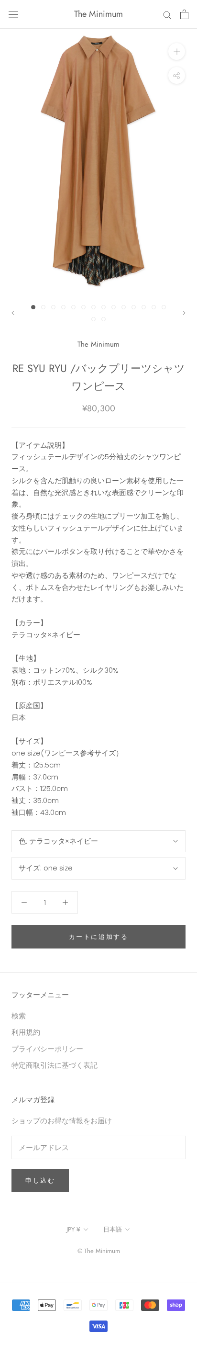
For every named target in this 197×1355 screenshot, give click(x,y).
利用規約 (25, 1032)
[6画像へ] (83, 307)
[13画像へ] (154, 307)
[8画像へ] (103, 307)
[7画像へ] (93, 307)
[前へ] (12, 313)
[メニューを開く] (13, 14)
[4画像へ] (63, 307)
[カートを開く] (184, 14)
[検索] (167, 14)
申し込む (40, 1180)
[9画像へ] (113, 307)
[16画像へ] (103, 319)
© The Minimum (98, 1250)
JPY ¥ (73, 1229)
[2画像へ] (43, 307)
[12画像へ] (144, 307)
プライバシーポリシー (47, 1049)
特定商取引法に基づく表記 (54, 1065)
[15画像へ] (93, 319)
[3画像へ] (53, 307)
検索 (18, 1016)
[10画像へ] (123, 307)
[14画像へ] (164, 307)
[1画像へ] (33, 307)
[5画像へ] (73, 307)
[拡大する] (176, 51)
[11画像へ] (133, 307)
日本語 (112, 1229)
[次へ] (184, 313)
